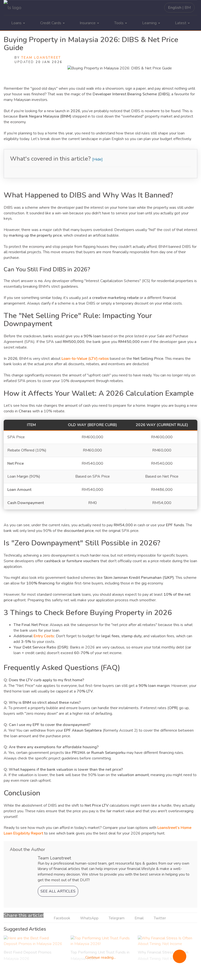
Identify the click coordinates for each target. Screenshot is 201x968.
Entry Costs (44, 636)
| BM (179, 7)
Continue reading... (100, 957)
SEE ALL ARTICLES (57, 891)
